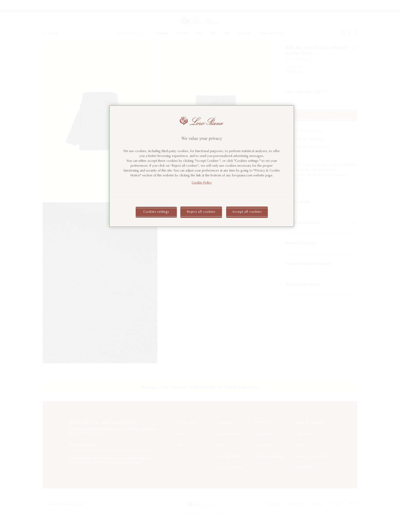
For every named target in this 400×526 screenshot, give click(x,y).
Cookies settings (156, 212)
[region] (201, 166)
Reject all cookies (201, 212)
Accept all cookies (247, 212)
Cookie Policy (202, 183)
